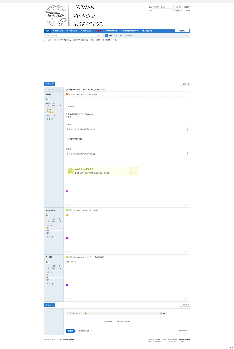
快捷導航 (182, 31)
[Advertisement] (78, 61)
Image (73, 313)
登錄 (81, 173)
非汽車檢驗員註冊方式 (129, 31)
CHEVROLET (127, 35)
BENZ (115, 35)
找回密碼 (187, 7)
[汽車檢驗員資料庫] (74, 15)
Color (70, 313)
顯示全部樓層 (93, 94)
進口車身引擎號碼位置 (80, 40)
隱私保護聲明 (172, 339)
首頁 (47, 31)
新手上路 (49, 225)
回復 (94, 129)
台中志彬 (49, 257)
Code (82, 313)
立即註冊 (187, 10)
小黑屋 (164, 339)
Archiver (152, 339)
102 (53, 266)
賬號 (150, 7)
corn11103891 (51, 210)
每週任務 (98, 31)
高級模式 (163, 313)
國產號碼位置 (58, 31)
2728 (48, 103)
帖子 (98, 35)
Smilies (85, 313)
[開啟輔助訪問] (189, 2)
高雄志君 (49, 94)
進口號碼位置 (72, 31)
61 (54, 219)
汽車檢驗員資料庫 (45, 40)
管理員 (48, 109)
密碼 (150, 10)
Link (76, 313)
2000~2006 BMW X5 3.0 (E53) (106, 40)
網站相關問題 (147, 31)
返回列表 (186, 84)
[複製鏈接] (102, 90)
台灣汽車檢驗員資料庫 (67, 339)
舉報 (185, 205)
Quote (79, 313)
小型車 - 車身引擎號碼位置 (62, 40)
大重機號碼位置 (111, 31)
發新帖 (49, 84)
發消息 (51, 119)
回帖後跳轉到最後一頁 (85, 331)
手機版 (158, 339)
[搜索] (106, 35)
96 (59, 103)
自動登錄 (178, 7)
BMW (120, 35)
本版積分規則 (183, 330)
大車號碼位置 (86, 31)
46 (54, 103)
